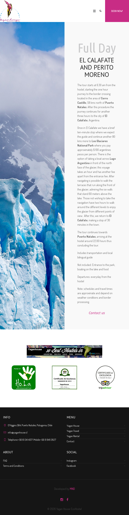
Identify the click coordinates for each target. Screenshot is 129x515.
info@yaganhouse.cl (17, 432)
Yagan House (73, 425)
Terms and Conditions (13, 465)
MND (72, 488)
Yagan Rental (73, 436)
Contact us (97, 312)
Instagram (72, 460)
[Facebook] (67, 499)
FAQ (5, 460)
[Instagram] (61, 499)
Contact (70, 441)
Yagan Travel (73, 430)
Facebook (71, 465)
